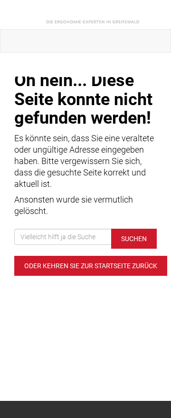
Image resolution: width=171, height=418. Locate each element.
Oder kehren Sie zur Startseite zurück (90, 266)
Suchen (134, 239)
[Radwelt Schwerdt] (87, 14)
